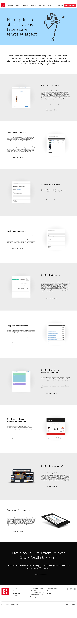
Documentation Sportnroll (37, 592)
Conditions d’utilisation (70, 604)
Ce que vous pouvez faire (27, 5)
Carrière (15, 595)
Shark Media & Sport (12, 5)
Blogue (49, 5)
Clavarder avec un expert (36, 594)
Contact (60, 5)
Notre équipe (16, 593)
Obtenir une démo (69, 5)
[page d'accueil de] (3, 5)
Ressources (41, 5)
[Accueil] (5, 591)
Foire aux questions (35, 597)
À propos (15, 588)
